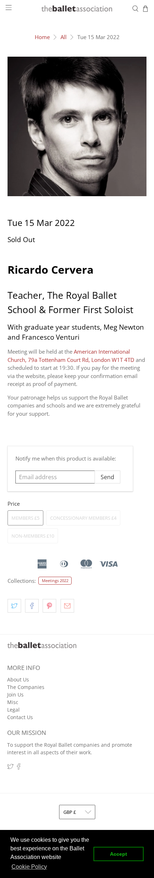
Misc (12, 702)
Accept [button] (118, 854)
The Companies (25, 687)
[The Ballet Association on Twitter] (10, 767)
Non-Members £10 (32, 536)
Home (42, 37)
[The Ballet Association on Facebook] (18, 767)
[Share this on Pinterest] (49, 606)
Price (14, 503)
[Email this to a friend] (67, 606)
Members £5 (25, 518)
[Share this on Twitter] (14, 606)
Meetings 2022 (55, 580)
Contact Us (20, 717)
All (64, 37)
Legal (13, 709)
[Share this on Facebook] (32, 606)
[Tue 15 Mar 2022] (77, 126)
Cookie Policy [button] (29, 867)
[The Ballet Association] (77, 8)
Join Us (15, 694)
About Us (18, 679)
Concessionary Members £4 (83, 518)
